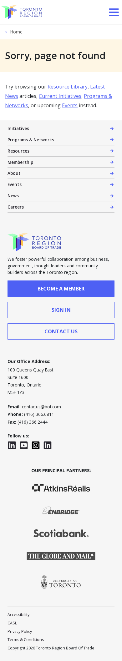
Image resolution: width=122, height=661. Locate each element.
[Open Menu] (114, 12)
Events (70, 105)
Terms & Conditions (26, 639)
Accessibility (18, 614)
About (14, 173)
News (13, 196)
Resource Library (68, 86)
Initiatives (18, 128)
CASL (12, 623)
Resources (18, 151)
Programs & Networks (31, 140)
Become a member (61, 288)
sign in (61, 309)
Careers (16, 207)
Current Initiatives (60, 96)
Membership (20, 162)
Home (16, 31)
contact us (61, 331)
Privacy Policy (20, 631)
